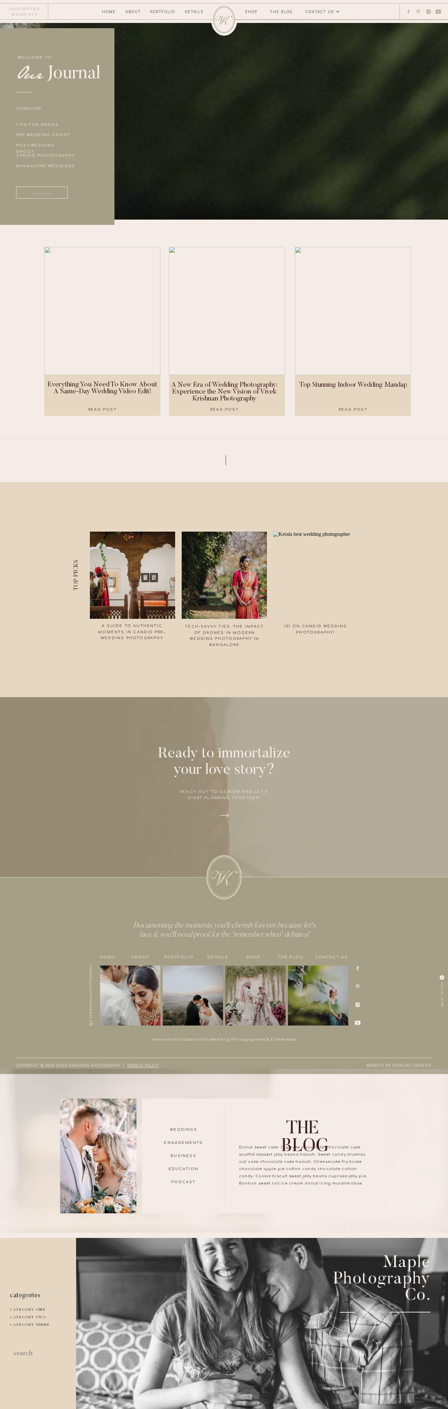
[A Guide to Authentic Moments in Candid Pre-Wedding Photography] (132, 575)
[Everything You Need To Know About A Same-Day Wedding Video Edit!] (102, 311)
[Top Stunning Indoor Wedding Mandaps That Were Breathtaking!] (353, 311)
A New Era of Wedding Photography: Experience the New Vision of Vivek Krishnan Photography (224, 392)
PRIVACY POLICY (143, 1065)
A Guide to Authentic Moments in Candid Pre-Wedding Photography (132, 632)
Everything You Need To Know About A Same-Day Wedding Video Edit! (102, 388)
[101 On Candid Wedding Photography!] (315, 575)
